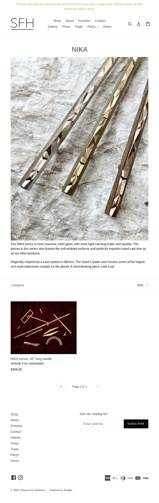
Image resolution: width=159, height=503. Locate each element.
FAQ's (93, 26)
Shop (57, 20)
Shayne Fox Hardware (32, 490)
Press (66, 26)
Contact (100, 20)
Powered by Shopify (61, 490)
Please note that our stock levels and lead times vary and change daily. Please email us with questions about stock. (79, 6)
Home (107, 26)
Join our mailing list (94, 414)
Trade (79, 26)
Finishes (84, 20)
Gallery (53, 26)
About (70, 20)
